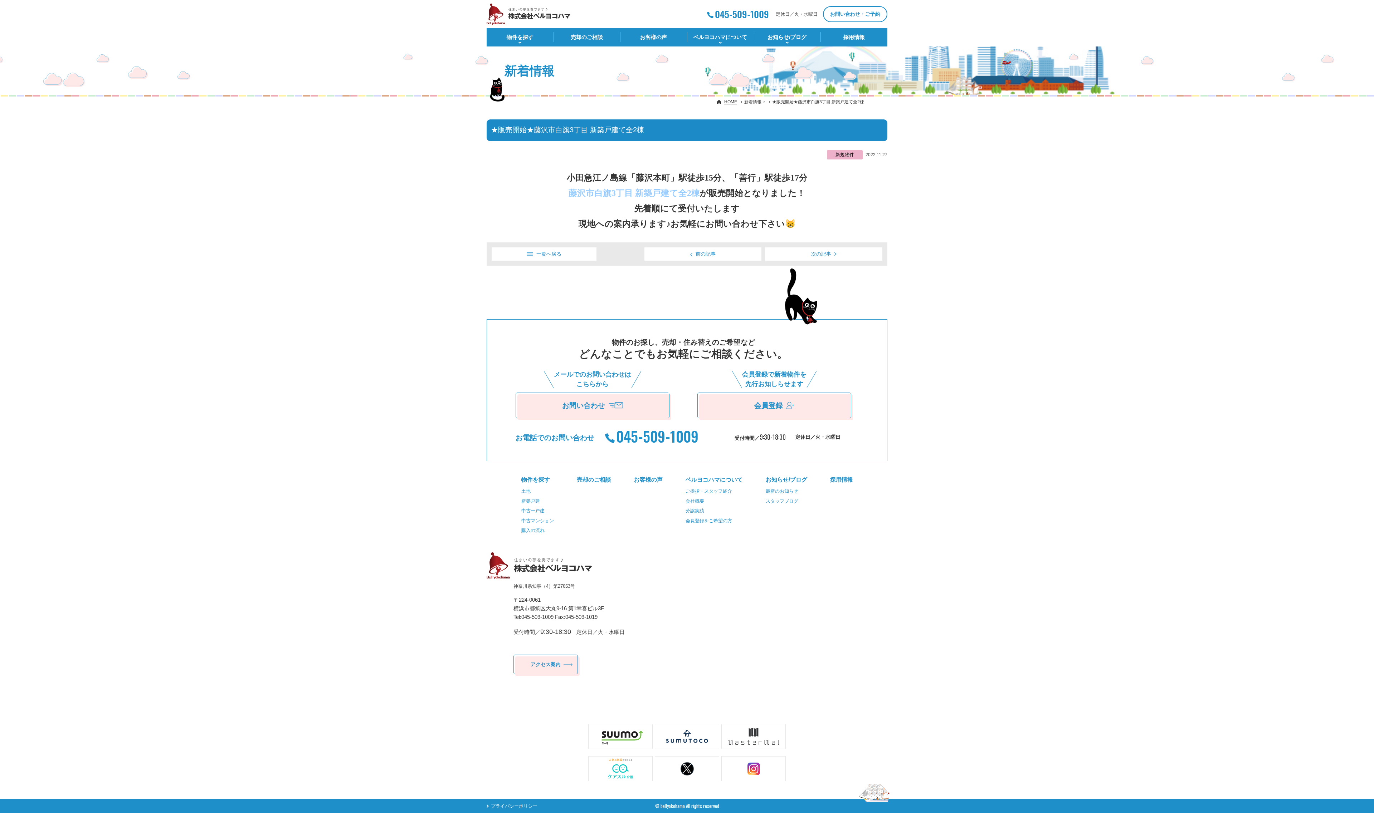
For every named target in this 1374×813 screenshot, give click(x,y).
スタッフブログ (782, 501)
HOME (730, 101)
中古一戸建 (533, 510)
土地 (526, 491)
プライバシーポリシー (514, 806)
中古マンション (537, 520)
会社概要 (695, 501)
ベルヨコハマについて (720, 37)
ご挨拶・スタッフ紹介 (709, 491)
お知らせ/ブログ (787, 37)
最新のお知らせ (782, 491)
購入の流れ (533, 530)
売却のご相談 (587, 37)
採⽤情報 (854, 37)
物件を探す (520, 37)
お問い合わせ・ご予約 (855, 14)
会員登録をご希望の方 (709, 520)
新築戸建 (530, 501)
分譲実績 (695, 510)
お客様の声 (653, 37)
